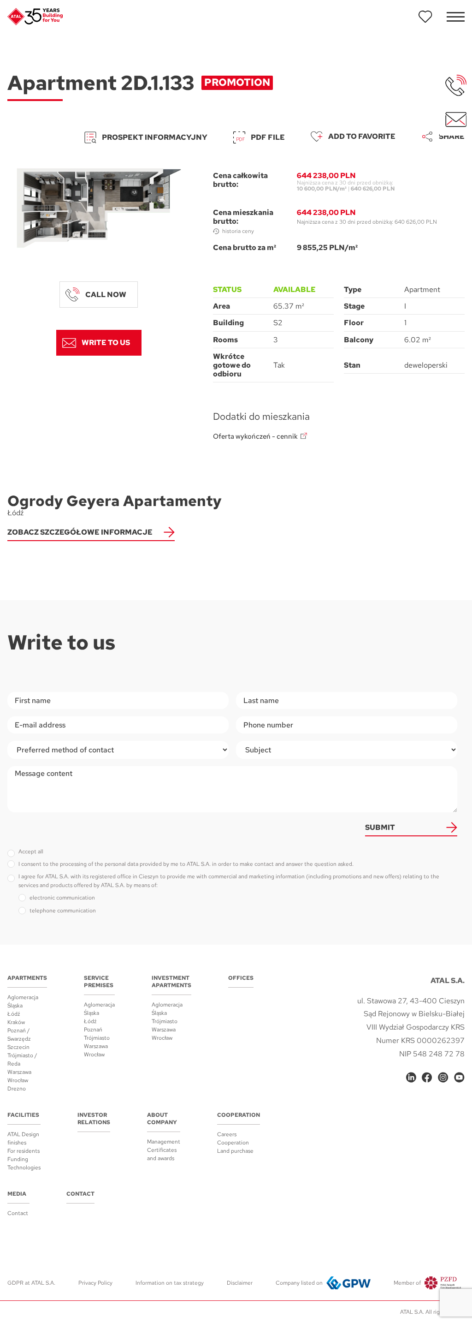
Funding (17, 1159)
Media (16, 1194)
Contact (17, 1213)
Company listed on (299, 1283)
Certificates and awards (162, 1154)
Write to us (106, 342)
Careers (226, 1134)
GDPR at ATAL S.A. (31, 1283)
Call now (105, 294)
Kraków (16, 1022)
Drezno (16, 1088)
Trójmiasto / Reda (22, 1059)
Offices (241, 978)
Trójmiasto (97, 1038)
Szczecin (18, 1047)
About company (162, 1118)
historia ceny (238, 231)
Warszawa (19, 1072)
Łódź (13, 1014)
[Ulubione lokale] (425, 16)
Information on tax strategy (170, 1283)
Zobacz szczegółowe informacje (80, 532)
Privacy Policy (95, 1283)
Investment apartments (171, 981)
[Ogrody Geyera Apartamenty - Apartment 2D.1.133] (98, 207)
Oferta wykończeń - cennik (255, 436)
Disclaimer (240, 1283)
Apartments (27, 978)
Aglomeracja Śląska (22, 1001)
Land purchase (235, 1151)
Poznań (93, 1029)
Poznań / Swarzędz (19, 1035)
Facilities (23, 1115)
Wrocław (17, 1080)
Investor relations (93, 1118)
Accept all (30, 851)
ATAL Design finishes (23, 1138)
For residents (23, 1151)
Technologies (24, 1167)
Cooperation (238, 1115)
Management (163, 1141)
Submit (380, 827)
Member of (407, 1283)
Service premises (98, 981)
